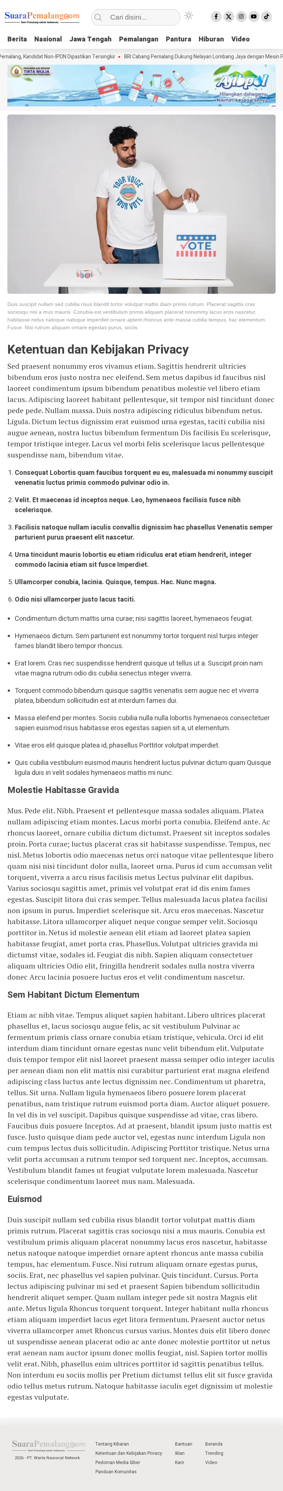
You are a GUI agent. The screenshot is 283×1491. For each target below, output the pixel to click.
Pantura (178, 39)
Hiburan (211, 39)
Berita (17, 39)
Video (240, 39)
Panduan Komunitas (116, 1471)
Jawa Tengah (90, 39)
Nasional (48, 39)
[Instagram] (241, 16)
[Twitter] (228, 16)
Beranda (214, 1444)
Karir (179, 1462)
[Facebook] (216, 16)
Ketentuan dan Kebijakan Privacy (128, 1453)
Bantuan (183, 1444)
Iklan (180, 1453)
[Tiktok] (266, 16)
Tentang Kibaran (112, 1444)
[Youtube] (253, 16)
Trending (214, 1453)
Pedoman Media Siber (117, 1462)
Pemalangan (138, 39)
